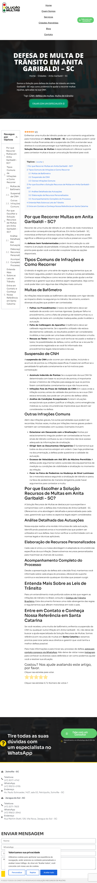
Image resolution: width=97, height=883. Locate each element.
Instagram (90, 652)
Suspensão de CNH (16, 195)
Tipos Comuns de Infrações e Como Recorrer (11, 175)
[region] (33, 863)
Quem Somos (48, 11)
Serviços (48, 17)
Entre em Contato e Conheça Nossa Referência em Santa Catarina (12, 294)
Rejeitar (33, 872)
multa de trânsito (64, 95)
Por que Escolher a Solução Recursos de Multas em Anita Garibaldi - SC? (12, 221)
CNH (31, 95)
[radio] (27, 677)
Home (48, 5)
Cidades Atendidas (48, 23)
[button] (16, 137)
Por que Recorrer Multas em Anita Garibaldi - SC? (11, 155)
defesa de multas (44, 95)
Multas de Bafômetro (15, 188)
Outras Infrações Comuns (15, 203)
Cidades (42, 76)
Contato (48, 34)
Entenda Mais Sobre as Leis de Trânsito (11, 275)
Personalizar (17, 872)
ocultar (40, 162)
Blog (48, 28)
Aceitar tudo (49, 872)
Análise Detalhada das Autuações (15, 240)
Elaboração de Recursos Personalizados (18, 252)
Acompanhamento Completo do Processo (19, 262)
